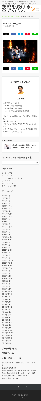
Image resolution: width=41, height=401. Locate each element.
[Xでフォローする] (14, 387)
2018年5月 (6, 320)
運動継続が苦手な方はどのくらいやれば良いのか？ (20, 370)
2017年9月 (6, 341)
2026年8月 (6, 196)
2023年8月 (7, 255)
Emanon (25, 398)
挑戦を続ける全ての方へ (16, 9)
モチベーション (9, 186)
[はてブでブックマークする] (20, 34)
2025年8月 (7, 221)
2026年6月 (6, 201)
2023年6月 (6, 258)
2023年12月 (7, 250)
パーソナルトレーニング (12, 178)
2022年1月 (6, 276)
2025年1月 (6, 234)
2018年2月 (6, 328)
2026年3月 (7, 206)
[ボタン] (33, 9)
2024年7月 (7, 245)
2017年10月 (7, 338)
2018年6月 (6, 317)
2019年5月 (6, 304)
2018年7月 (6, 315)
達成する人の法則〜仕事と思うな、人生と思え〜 (19, 373)
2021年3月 (6, 281)
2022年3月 (6, 271)
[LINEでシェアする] (35, 34)
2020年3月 (6, 286)
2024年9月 (6, 242)
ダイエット (7, 175)
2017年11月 (7, 335)
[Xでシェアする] (6, 34)
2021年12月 (7, 278)
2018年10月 (7, 310)
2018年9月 (6, 312)
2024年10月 (7, 240)
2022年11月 (7, 263)
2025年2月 (6, 232)
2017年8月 (6, 343)
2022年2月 (7, 273)
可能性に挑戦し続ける (10, 378)
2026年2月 (7, 208)
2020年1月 (6, 289)
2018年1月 (7, 330)
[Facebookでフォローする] (18, 387)
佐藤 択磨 (20, 99)
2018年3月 (6, 325)
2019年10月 (7, 297)
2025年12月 (7, 214)
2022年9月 (7, 268)
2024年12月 (7, 237)
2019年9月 (6, 299)
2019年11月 (7, 294)
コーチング (7, 173)
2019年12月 (7, 291)
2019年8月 (6, 302)
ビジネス (6, 181)
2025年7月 (6, 224)
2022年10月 (7, 265)
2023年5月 (7, 260)
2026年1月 (6, 211)
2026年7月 (7, 198)
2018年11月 (7, 307)
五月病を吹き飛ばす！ (10, 368)
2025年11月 (7, 216)
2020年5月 (6, 284)
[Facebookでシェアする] (13, 34)
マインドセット (8, 183)
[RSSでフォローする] (26, 387)
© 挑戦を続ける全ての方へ (20, 395)
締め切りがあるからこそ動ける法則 (14, 376)
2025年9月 (6, 219)
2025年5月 (7, 227)
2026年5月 (7, 203)
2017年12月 (7, 333)
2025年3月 (6, 229)
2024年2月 (7, 247)
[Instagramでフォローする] (22, 387)
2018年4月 (7, 322)
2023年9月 (6, 253)
